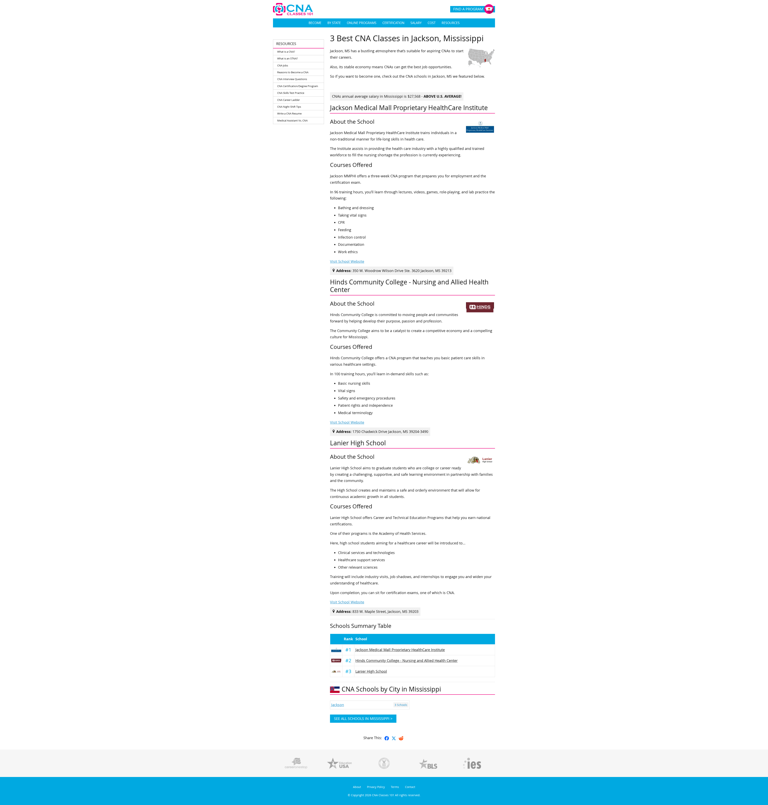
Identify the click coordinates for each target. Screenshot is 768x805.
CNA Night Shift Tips (289, 106)
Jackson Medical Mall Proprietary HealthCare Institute (400, 649)
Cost (432, 23)
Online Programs (361, 23)
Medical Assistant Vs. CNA (292, 120)
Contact (410, 787)
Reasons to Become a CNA (292, 72)
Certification (393, 23)
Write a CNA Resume (289, 113)
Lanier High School (371, 671)
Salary (416, 23)
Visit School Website (347, 261)
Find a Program (468, 9)
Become (315, 23)
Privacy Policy (376, 787)
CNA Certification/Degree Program (297, 86)
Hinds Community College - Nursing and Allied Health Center (406, 660)
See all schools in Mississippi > (363, 718)
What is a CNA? (286, 51)
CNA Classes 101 (383, 795)
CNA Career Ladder (288, 100)
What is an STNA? (287, 58)
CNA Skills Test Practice (290, 93)
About (357, 787)
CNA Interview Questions (292, 79)
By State (334, 23)
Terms (395, 787)
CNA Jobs (282, 65)
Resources (451, 23)
